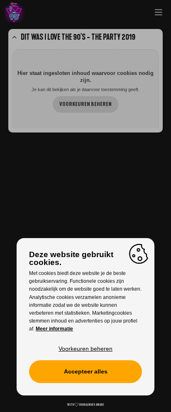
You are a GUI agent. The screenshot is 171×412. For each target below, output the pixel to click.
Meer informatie (54, 329)
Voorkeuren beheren (85, 104)
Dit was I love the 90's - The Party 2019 (78, 37)
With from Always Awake (85, 405)
